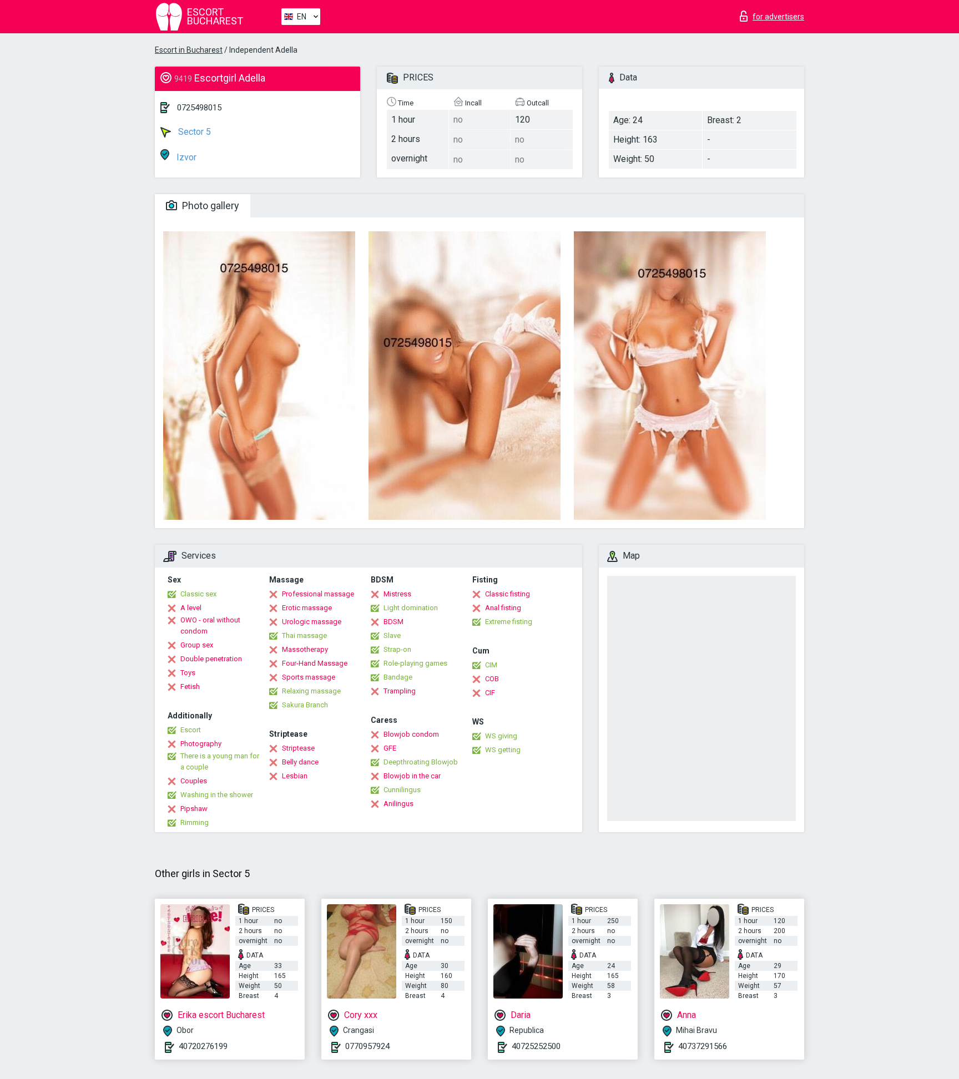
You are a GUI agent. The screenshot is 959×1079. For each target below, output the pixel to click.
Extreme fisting (508, 621)
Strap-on (397, 649)
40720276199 (203, 1046)
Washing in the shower (216, 795)
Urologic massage (311, 621)
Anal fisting (503, 608)
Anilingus (398, 803)
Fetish (190, 686)
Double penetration (211, 659)
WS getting (503, 750)
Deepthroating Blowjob (420, 762)
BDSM (393, 621)
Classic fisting (507, 594)
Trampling (399, 691)
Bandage (397, 677)
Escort (190, 730)
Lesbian (294, 776)
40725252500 (536, 1046)
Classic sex (198, 594)
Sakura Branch (305, 705)
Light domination (410, 608)
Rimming (194, 822)
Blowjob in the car (412, 776)
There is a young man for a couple (219, 761)
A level (190, 608)
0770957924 (367, 1046)
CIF (490, 692)
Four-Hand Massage (314, 663)
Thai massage (304, 635)
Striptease (298, 748)
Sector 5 (193, 131)
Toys (187, 672)
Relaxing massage (311, 691)
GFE (389, 748)
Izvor (185, 157)
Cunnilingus (402, 790)
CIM (491, 665)
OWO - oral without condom (210, 625)
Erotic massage (307, 608)
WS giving (501, 736)
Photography (200, 743)
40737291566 (702, 1046)
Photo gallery (209, 205)
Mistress (397, 594)
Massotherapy (305, 649)
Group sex (196, 645)
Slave (392, 635)
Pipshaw (194, 808)
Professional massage (318, 594)
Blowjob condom (411, 734)
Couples (193, 781)
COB (492, 679)
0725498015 (199, 108)
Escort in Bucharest (189, 49)
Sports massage (308, 677)
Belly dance (300, 762)
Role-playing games (415, 663)
